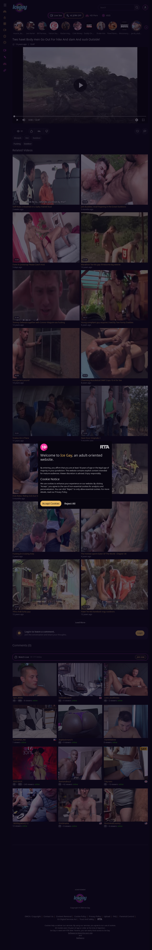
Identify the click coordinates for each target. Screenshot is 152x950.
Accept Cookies (50, 503)
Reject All (69, 503)
